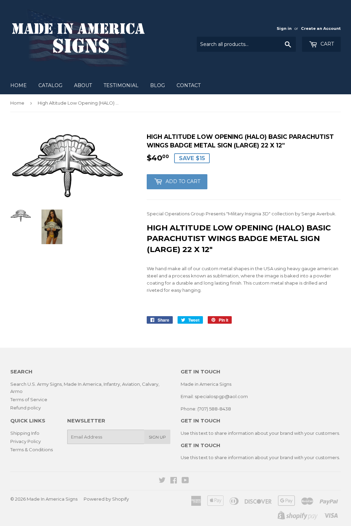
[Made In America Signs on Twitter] (162, 481)
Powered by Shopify (106, 499)
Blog (157, 85)
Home (18, 85)
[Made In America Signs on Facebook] (173, 481)
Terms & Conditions (31, 449)
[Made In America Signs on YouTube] (185, 481)
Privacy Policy (25, 441)
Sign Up (157, 437)
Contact (189, 85)
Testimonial (121, 85)
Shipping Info (24, 433)
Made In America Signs (52, 499)
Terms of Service (28, 399)
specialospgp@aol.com (221, 396)
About (83, 85)
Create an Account (321, 28)
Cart (326, 44)
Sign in (284, 28)
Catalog (50, 85)
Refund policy (25, 407)
